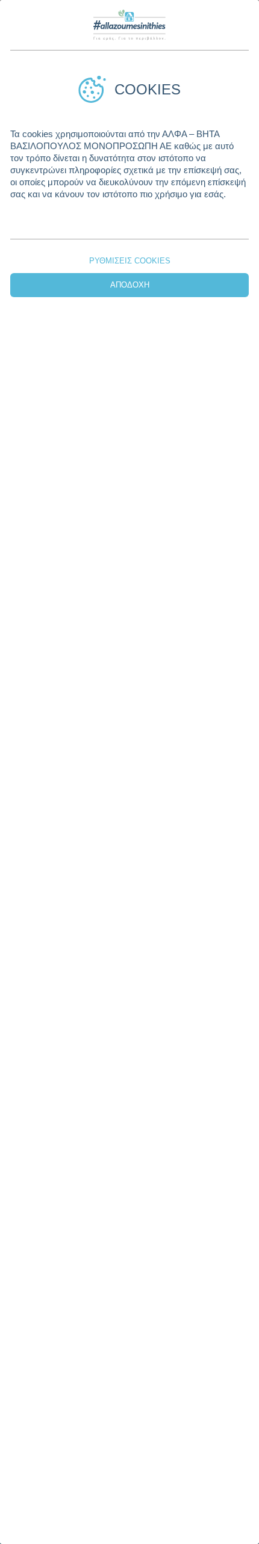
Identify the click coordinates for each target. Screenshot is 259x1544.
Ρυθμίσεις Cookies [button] (129, 260)
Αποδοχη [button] (129, 284)
